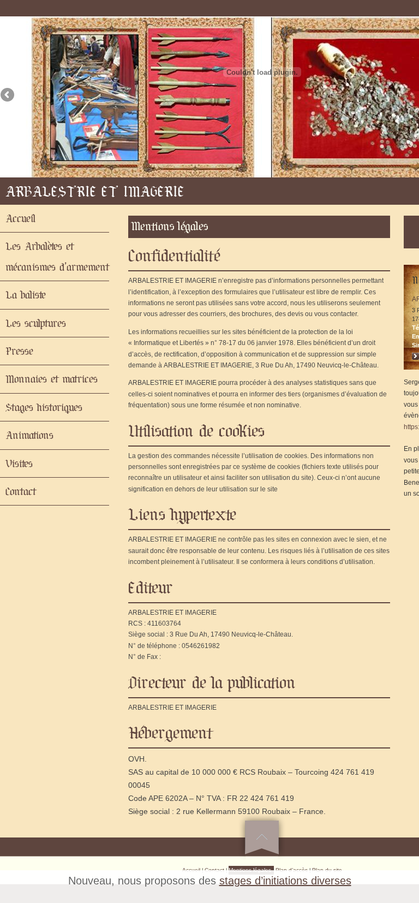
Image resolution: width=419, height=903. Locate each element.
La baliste (25, 295)
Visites (19, 464)
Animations (29, 435)
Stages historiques (43, 407)
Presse (19, 351)
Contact (20, 491)
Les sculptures (35, 323)
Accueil (20, 218)
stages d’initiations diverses (285, 881)
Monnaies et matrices (51, 379)
